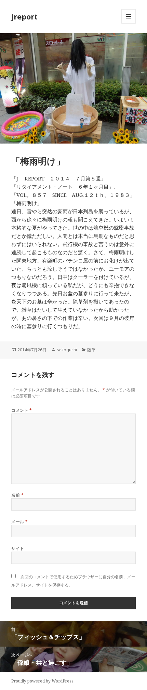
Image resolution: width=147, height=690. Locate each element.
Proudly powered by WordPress (42, 681)
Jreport (24, 16)
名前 (17, 495)
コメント (21, 410)
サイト (17, 548)
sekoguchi (67, 350)
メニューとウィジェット (128, 23)
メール (19, 522)
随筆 (91, 350)
